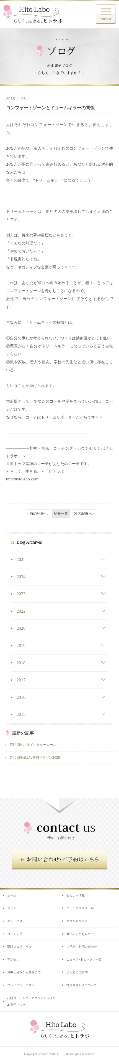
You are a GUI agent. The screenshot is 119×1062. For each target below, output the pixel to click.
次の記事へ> (84, 513)
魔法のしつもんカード (81, 934)
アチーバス (14, 921)
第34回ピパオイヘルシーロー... (32, 745)
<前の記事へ (37, 513)
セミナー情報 (75, 895)
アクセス (13, 959)
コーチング (14, 934)
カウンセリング (77, 921)
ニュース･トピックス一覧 (84, 959)
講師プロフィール (19, 946)
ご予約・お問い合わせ (81, 946)
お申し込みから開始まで (24, 972)
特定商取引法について (81, 985)
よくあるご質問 (77, 972)
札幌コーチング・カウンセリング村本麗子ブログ (31, 1001)
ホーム (11, 895)
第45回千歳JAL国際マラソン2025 (34, 758)
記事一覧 (61, 513)
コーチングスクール (80, 908)
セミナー (13, 908)
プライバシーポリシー (22, 985)
